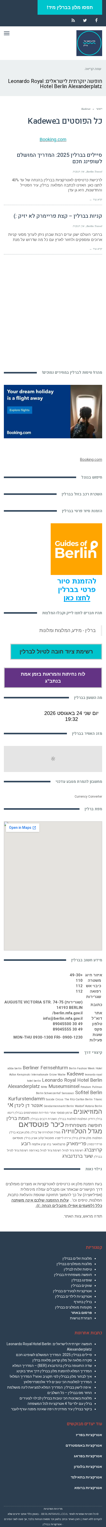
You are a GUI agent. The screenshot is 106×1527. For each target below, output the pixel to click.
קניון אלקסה (39, 1144)
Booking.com (53, 139)
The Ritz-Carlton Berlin (78, 1099)
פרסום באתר (81, 1313)
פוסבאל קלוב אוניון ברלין (39, 1138)
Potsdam (86, 1087)
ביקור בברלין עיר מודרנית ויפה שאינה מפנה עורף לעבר (51, 1409)
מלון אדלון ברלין (81, 1138)
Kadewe (75, 1074)
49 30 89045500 (68, 1024)
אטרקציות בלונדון (88, 1466)
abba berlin (14, 1068)
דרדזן (91, 1119)
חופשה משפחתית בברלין (73, 1275)
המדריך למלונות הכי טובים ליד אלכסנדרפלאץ (58, 1382)
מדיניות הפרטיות (53, 1508)
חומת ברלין (18, 1118)
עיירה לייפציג (63, 1138)
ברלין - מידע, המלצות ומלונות (67, 630)
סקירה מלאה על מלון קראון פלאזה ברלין (62, 1360)
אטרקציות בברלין (52, 1524)
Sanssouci (68, 1093)
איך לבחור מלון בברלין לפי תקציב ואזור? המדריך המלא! (51, 1376)
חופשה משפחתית (83, 1125)
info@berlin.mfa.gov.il (63, 1018)
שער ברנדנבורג (77, 1156)
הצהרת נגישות (81, 1318)
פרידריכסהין (94, 1144)
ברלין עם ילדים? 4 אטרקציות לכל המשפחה (60, 1403)
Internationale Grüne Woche (48, 1074)
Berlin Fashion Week (82, 1068)
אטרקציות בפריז (89, 1435)
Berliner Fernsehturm (45, 1068)
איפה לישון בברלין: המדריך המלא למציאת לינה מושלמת (49, 1387)
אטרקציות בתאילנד (86, 1477)
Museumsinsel (64, 1086)
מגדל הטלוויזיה (81, 1131)
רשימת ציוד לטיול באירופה (45, 1150)
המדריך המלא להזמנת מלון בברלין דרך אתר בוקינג (54, 1371)
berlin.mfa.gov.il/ (67, 1013)
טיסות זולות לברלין (78, 1269)
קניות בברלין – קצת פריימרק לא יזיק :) (58, 216)
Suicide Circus (54, 1099)
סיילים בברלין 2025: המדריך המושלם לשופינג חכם (59, 158)
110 (79, 980)
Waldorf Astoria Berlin (88, 1106)
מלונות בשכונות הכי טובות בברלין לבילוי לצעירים (56, 1398)
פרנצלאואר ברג (56, 1144)
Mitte (44, 1087)
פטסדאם (18, 1138)
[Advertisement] (53, 309)
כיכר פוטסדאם (41, 1124)
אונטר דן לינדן (28, 1105)
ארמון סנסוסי (64, 1113)
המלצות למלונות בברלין (72, 1119)
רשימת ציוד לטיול (72, 1150)
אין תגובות (78, 171)
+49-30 (76, 975)
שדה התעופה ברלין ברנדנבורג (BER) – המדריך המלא (52, 1366)
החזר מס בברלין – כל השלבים (69, 1393)
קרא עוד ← (95, 199)
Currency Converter (88, 796)
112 (79, 986)
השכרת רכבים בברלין (44, 1119)
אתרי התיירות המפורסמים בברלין (35, 1113)
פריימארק (76, 1144)
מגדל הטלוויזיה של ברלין (45, 1132)
